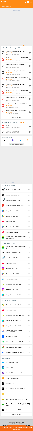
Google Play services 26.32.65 (13, 320)
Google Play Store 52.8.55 (12, 227)
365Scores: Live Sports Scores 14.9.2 (15, 388)
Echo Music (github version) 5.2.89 (14, 205)
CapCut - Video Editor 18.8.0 (13, 189)
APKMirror (6, 2)
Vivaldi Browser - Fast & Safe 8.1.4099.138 (17, 57)
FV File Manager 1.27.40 (12, 362)
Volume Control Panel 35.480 (13, 410)
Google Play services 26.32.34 (13, 284)
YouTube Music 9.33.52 (12, 232)
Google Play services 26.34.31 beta (15, 315)
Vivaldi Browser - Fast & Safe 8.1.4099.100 (17, 90)
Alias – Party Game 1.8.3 (12, 378)
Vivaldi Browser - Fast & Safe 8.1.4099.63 (16, 110)
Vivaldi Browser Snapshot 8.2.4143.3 (15, 64)
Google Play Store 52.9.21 (12, 273)
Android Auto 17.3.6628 (12, 258)
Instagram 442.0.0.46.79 (12, 268)
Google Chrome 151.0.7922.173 (14, 347)
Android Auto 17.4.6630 (12, 279)
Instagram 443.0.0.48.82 (12, 289)
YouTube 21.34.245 (11, 310)
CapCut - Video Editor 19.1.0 (13, 195)
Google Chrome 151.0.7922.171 (14, 326)
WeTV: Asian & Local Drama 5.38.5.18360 (16, 399)
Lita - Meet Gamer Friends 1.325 (14, 373)
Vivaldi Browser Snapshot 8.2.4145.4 (15, 51)
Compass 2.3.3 (10, 383)
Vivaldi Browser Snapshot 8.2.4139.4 (15, 71)
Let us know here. (20, 422)
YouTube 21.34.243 (11, 263)
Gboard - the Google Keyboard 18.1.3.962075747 (14, 331)
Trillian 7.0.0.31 (10, 367)
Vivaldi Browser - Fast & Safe (13, 126)
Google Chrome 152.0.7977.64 (13, 304)
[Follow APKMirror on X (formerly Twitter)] (5, 141)
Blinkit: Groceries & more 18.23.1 (14, 394)
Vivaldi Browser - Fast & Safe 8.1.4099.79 (16, 97)
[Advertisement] (16, 27)
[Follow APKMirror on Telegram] (20, 141)
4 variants (10, 59)
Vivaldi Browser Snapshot (12, 131)
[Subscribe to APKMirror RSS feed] (28, 141)
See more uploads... (16, 117)
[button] (21, 123)
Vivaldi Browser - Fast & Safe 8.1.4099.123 (17, 77)
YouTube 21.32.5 (10, 221)
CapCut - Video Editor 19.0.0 (13, 200)
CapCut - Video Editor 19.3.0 (13, 252)
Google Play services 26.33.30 (13, 295)
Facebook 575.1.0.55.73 (12, 336)
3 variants (10, 52)
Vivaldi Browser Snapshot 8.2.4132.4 (15, 84)
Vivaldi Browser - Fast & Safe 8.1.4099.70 (16, 104)
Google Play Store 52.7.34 (12, 211)
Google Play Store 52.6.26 (12, 216)
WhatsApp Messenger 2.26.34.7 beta (15, 342)
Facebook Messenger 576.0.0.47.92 (15, 352)
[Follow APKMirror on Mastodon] (13, 141)
